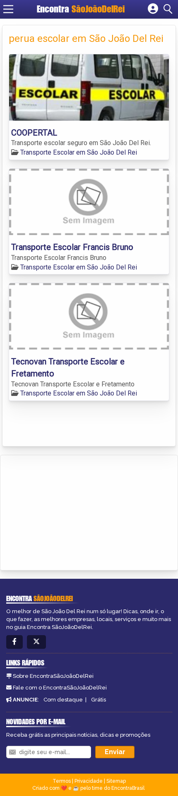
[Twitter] (36, 642)
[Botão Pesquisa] (169, 9)
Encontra (81, 9)
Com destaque (63, 699)
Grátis (98, 699)
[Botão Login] (153, 9)
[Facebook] (14, 642)
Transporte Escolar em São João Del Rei (78, 152)
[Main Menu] (8, 9)
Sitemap (116, 781)
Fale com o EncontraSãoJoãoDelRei (60, 687)
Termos (62, 781)
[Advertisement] (69, 511)
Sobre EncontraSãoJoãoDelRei (53, 676)
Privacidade (89, 781)
